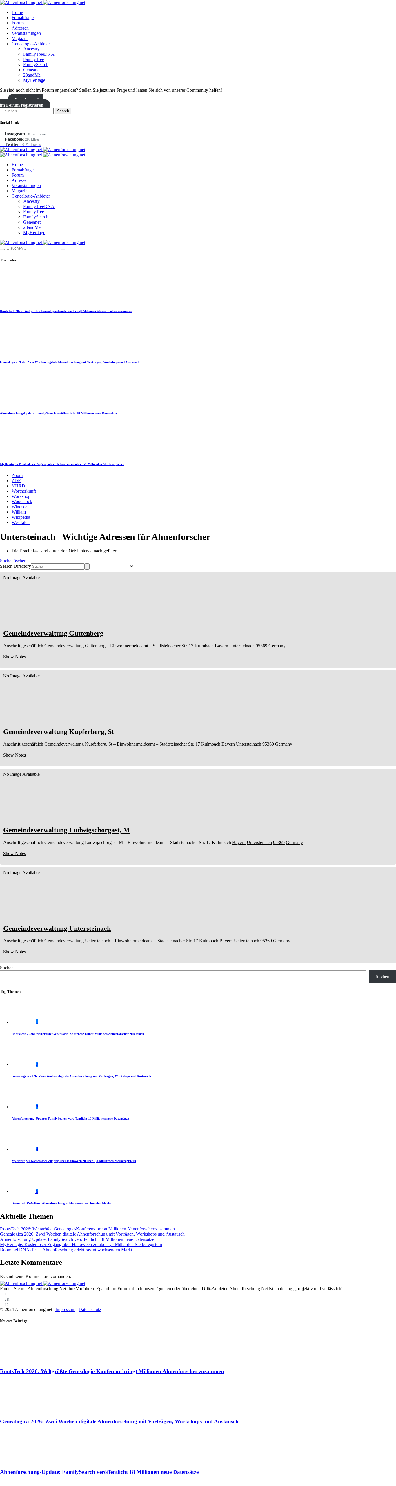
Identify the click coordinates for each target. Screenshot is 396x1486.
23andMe (32, 75)
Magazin (20, 38)
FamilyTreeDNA (39, 54)
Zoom (17, 475)
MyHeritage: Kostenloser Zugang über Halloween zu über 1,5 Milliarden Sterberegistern (62, 464)
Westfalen (21, 522)
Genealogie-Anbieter (31, 43)
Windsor (19, 506)
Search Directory (15, 566)
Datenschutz (90, 1309)
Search (63, 111)
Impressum (65, 1309)
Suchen (7, 967)
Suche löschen (13, 560)
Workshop (21, 496)
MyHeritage (34, 80)
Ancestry (31, 48)
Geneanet (32, 69)
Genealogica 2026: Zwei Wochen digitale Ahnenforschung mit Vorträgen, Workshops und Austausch (69, 362)
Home (17, 12)
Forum (18, 22)
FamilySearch (35, 64)
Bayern (221, 645)
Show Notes (14, 656)
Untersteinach (242, 645)
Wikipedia (21, 517)
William (19, 511)
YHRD (18, 485)
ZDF (16, 480)
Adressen (20, 28)
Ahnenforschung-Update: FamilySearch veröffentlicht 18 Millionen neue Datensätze (58, 413)
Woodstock (22, 501)
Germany (277, 645)
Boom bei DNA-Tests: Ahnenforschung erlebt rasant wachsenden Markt (61, 1203)
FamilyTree (33, 59)
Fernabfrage (23, 17)
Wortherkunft (24, 491)
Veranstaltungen (26, 33)
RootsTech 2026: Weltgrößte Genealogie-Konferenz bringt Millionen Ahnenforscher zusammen (66, 311)
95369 (261, 645)
